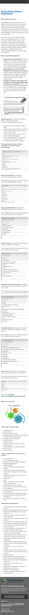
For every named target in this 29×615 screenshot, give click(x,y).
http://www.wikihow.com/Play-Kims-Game (13, 396)
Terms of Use (4, 611)
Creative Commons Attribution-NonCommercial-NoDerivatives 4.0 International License (12, 604)
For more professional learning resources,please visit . (14, 596)
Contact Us (11, 611)
